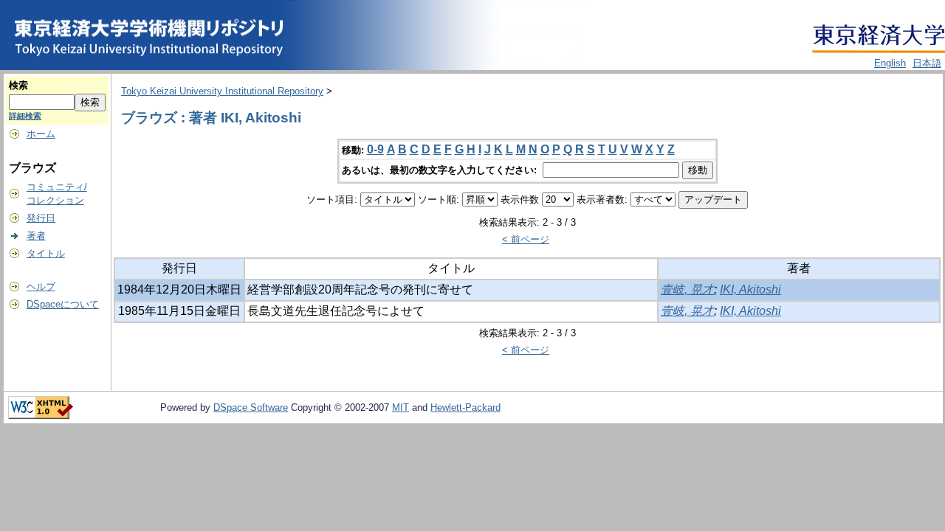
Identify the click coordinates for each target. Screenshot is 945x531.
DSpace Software (250, 407)
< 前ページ (525, 239)
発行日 (41, 217)
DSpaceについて (63, 304)
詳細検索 (25, 115)
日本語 (927, 63)
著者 (36, 235)
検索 (18, 85)
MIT (400, 407)
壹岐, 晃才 (687, 289)
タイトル (46, 253)
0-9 (375, 149)
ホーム (41, 133)
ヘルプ (41, 286)
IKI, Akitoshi (750, 289)
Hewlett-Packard (465, 407)
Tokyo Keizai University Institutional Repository (222, 91)
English (890, 63)
